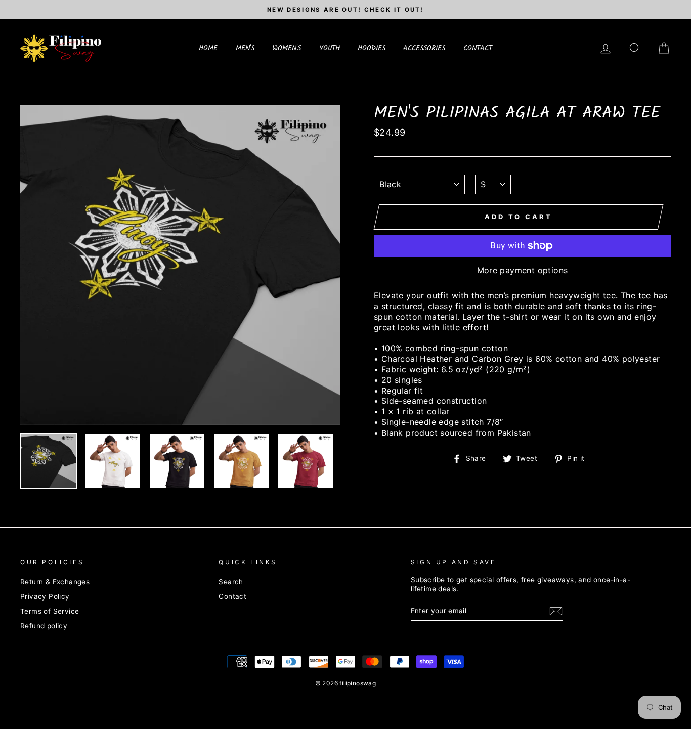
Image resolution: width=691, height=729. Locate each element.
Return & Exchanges (55, 582)
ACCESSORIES (424, 48)
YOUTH (329, 48)
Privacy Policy (45, 596)
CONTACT (477, 48)
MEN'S (245, 48)
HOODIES (371, 48)
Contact (232, 596)
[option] (345, 9)
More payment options (522, 270)
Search (231, 582)
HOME (208, 48)
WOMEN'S (286, 48)
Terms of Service (49, 611)
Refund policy (43, 626)
